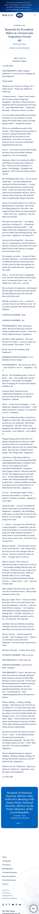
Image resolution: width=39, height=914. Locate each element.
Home (4, 857)
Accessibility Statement (9, 898)
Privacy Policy (6, 893)
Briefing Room (19, 44)
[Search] (35, 15)
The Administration (9, 872)
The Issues (6, 865)
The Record (6, 861)
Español (5, 884)
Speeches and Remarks (19, 48)
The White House (8, 880)
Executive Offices (9, 876)
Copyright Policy (7, 895)
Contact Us (5, 890)
